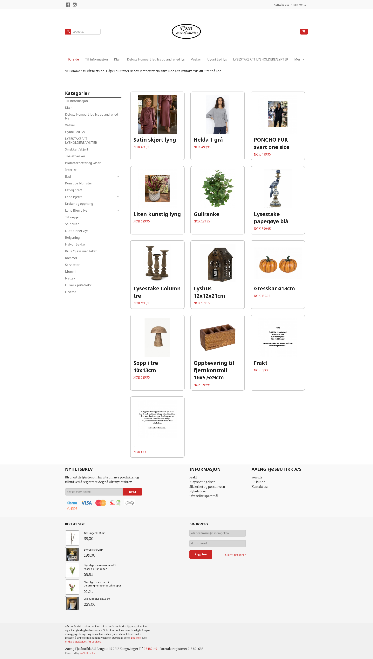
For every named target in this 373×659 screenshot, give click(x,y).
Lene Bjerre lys (76, 210)
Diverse (70, 292)
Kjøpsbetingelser (202, 482)
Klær (117, 59)
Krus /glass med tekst (81, 251)
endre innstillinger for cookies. (83, 641)
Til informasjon (96, 59)
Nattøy (70, 278)
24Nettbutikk (87, 653)
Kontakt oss (260, 487)
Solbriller (72, 224)
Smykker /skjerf (76, 149)
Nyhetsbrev (197, 491)
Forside (73, 59)
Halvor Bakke (75, 244)
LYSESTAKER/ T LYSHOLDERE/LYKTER (260, 59)
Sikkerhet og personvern (207, 487)
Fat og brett (73, 190)
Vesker (196, 59)
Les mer (136, 637)
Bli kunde (258, 482)
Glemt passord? (235, 555)
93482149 (150, 649)
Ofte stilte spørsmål (203, 496)
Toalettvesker (75, 156)
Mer (297, 59)
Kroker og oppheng (79, 204)
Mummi (70, 271)
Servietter (72, 265)
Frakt (193, 477)
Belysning (72, 237)
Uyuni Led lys (217, 59)
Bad (68, 176)
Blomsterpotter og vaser (83, 163)
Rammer (71, 258)
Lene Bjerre (73, 197)
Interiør (71, 170)
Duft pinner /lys (76, 231)
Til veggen (72, 217)
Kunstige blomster (78, 183)
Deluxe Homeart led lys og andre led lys (156, 59)
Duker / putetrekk (78, 285)
